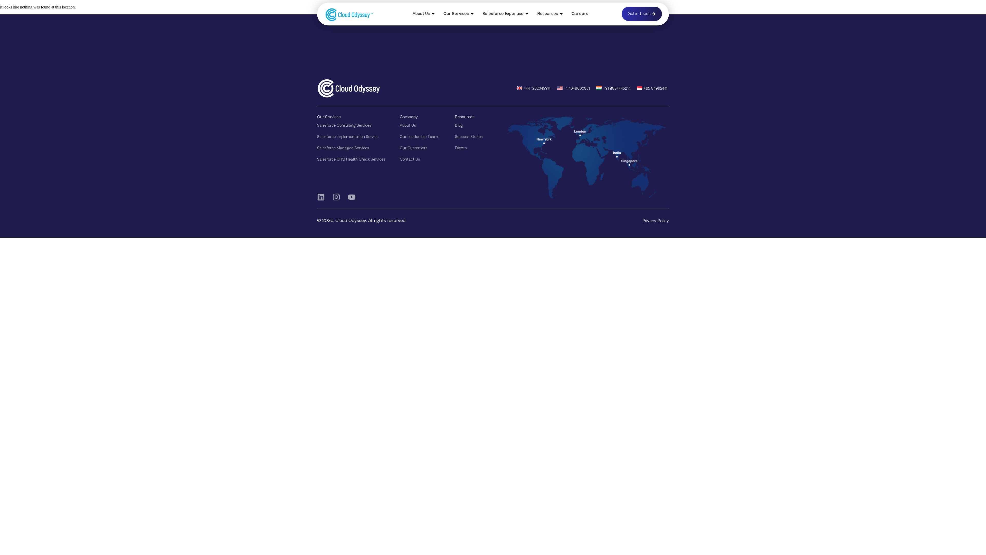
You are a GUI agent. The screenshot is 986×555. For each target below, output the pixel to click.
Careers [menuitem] (580, 13)
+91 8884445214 (616, 88)
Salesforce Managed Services (343, 148)
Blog (459, 125)
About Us (408, 125)
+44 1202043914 (537, 88)
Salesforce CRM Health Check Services (351, 159)
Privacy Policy (655, 220)
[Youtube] (352, 197)
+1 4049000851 (577, 88)
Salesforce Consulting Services (344, 125)
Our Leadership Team (419, 137)
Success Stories (468, 137)
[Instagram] (336, 197)
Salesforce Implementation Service (347, 137)
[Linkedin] (321, 197)
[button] (433, 14)
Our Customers (413, 148)
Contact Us (410, 159)
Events (461, 148)
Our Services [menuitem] (456, 13)
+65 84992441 (655, 88)
